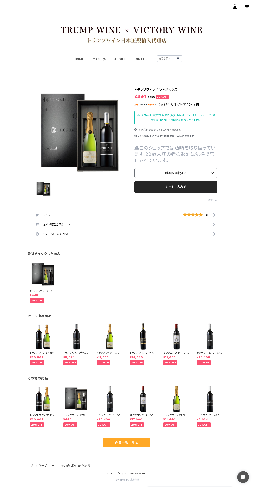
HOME (79, 59)
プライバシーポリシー (42, 465)
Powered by (122, 479)
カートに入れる (176, 187)
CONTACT (141, 59)
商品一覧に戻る (126, 443)
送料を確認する (172, 129)
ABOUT (119, 59)
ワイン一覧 (99, 59)
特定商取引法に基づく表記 (75, 465)
